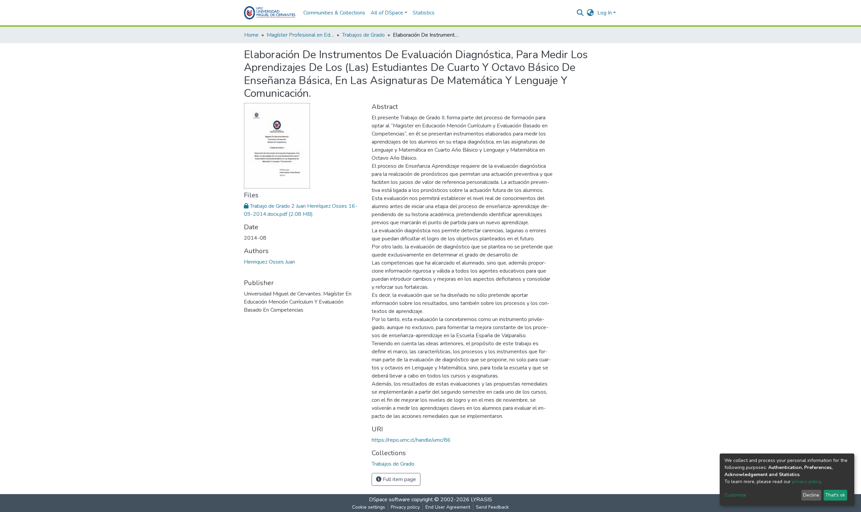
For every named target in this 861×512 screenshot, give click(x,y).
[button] (590, 13)
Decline (811, 495)
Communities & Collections (334, 12)
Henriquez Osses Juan (269, 262)
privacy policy (806, 481)
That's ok (835, 495)
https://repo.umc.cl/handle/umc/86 (411, 440)
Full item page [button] (398, 479)
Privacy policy (405, 507)
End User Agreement (447, 507)
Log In (604, 12)
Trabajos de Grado (363, 35)
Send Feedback (492, 507)
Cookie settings (368, 507)
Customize (735, 495)
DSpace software (389, 499)
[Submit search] (580, 12)
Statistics (424, 12)
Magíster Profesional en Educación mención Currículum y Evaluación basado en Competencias (300, 35)
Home (251, 35)
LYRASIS (481, 499)
